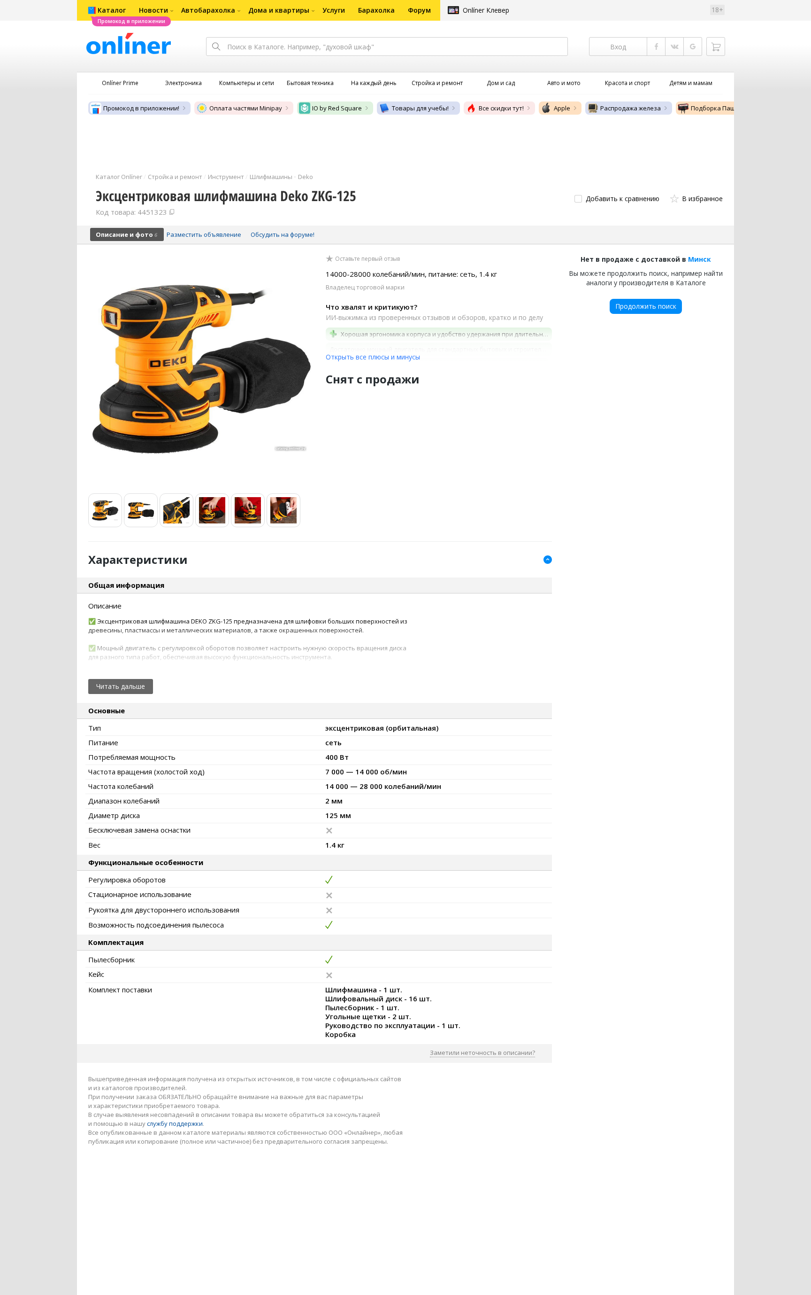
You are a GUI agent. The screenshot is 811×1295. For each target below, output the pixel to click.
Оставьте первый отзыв (367, 259)
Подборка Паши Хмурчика (730, 108)
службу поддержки (175, 1123)
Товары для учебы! (420, 108)
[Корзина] (715, 46)
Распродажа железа (630, 108)
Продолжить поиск (645, 306)
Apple (562, 108)
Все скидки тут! (501, 108)
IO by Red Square (337, 108)
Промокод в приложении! (141, 108)
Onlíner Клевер (486, 10)
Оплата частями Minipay (245, 108)
